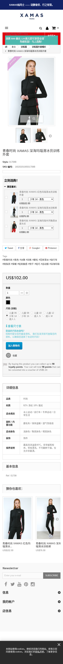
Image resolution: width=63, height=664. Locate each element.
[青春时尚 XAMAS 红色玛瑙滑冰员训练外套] (14, 197)
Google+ (35, 248)
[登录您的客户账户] (47, 28)
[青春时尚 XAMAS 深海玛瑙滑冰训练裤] (14, 212)
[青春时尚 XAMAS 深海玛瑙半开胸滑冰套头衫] (14, 226)
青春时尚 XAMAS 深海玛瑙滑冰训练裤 (38, 208)
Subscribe (51, 575)
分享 (21, 248)
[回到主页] (6, 47)
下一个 (50, 135)
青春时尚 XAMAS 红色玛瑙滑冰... (16, 545)
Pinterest (52, 248)
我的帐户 (9, 602)
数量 (8, 288)
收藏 (14, 355)
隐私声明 (39, 651)
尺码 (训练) (11, 308)
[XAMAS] (31, 16)
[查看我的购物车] (55, 28)
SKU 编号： (8, 167)
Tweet (10, 248)
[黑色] (8, 302)
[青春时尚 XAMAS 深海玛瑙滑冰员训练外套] (23, 138)
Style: (5, 162)
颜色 (8, 297)
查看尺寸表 (14, 326)
